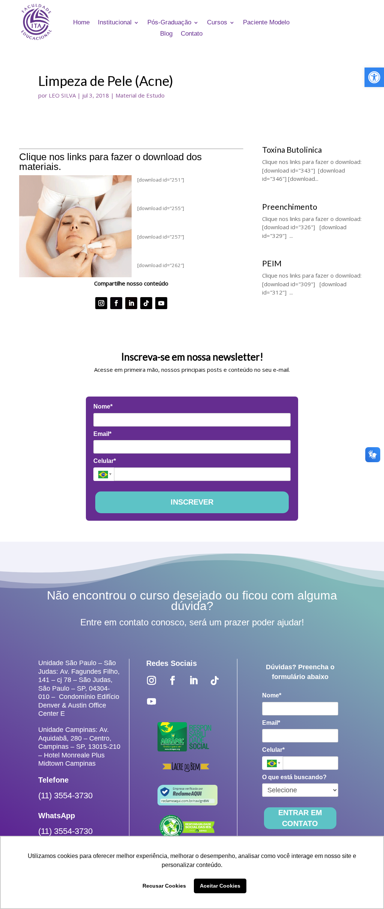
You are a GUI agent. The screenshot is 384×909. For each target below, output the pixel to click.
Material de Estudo (140, 95)
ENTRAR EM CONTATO (300, 818)
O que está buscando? (294, 777)
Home (81, 23)
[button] (374, 77)
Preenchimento (289, 206)
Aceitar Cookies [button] (220, 886)
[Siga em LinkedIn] (131, 303)
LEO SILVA (62, 95)
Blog (166, 34)
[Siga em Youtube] (161, 303)
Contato (191, 34)
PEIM (272, 263)
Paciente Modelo (266, 23)
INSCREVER (192, 502)
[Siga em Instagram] (101, 303)
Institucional (115, 23)
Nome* (102, 406)
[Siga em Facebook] (116, 303)
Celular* (104, 461)
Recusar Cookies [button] (164, 886)
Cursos (217, 23)
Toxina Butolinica (292, 149)
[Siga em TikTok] (146, 303)
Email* (102, 434)
